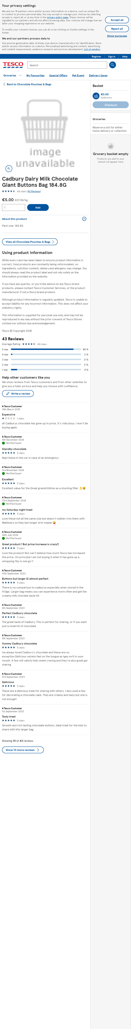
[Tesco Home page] (13, 65)
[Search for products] (112, 64)
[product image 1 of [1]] (45, 132)
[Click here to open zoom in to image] (8, 168)
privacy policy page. (58, 17)
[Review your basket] (96, 96)
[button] (96, 56)
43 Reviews (34, 191)
